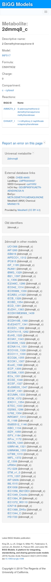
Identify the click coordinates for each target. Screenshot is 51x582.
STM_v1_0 (14, 472)
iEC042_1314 (15, 287)
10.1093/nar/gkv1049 (14, 558)
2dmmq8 (12, 158)
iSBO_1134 (14, 428)
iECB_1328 (14, 298)
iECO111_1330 (16, 354)
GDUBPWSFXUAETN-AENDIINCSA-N (24, 188)
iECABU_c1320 (17, 294)
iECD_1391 (14, 305)
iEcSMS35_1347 (17, 387)
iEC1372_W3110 (17, 502)
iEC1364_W (14, 498)
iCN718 (12, 505)
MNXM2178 (13, 204)
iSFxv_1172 (14, 439)
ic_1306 (12, 279)
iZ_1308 (12, 461)
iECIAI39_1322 (16, 343)
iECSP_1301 (15, 391)
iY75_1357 (14, 476)
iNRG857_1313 (17, 416)
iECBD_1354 (15, 302)
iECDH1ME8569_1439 (20, 313)
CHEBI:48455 (23, 177)
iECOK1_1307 (16, 361)
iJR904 (11, 465)
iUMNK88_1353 (17, 450)
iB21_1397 (14, 276)
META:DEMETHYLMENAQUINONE (25, 197)
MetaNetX (23, 210)
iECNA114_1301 (17, 346)
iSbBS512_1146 (17, 424)
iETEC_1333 (15, 405)
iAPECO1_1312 (17, 257)
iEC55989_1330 (17, 291)
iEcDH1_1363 (16, 309)
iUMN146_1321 (17, 446)
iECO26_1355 (16, 357)
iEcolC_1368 (15, 365)
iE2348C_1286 (16, 283)
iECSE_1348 (15, 379)
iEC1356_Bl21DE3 (18, 491)
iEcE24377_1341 (18, 324)
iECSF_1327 (15, 383)
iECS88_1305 (16, 372)
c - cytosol (8, 90)
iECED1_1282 (16, 328)
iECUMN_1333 (16, 394)
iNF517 (6, 55)
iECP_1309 (14, 368)
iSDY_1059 (14, 431)
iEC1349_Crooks (17, 494)
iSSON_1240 (15, 442)
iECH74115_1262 (18, 331)
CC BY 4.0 (34, 210)
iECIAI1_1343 (15, 339)
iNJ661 (11, 268)
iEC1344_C (14, 513)
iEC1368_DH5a (17, 509)
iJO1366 (12, 246)
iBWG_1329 (14, 272)
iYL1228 (12, 468)
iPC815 (12, 261)
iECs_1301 (14, 376)
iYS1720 (12, 517)
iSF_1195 (13, 265)
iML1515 (12, 483)
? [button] (44, 142)
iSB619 (12, 254)
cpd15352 (31, 184)
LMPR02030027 (27, 180)
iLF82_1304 (14, 413)
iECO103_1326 (16, 350)
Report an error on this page (23, 143)
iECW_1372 (14, 398)
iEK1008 (12, 487)
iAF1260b (13, 480)
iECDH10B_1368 (17, 320)
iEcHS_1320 (15, 335)
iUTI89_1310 (15, 454)
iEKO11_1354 (16, 402)
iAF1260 (12, 250)
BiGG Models (17, 4)
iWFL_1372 (14, 457)
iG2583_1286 (15, 409)
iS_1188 (12, 420)
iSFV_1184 (14, 435)
